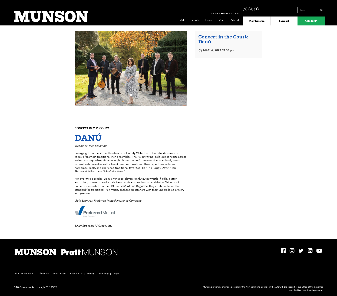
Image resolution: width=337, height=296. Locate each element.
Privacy (90, 274)
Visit (221, 20)
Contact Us (76, 274)
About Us (44, 274)
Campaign (311, 20)
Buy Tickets (59, 274)
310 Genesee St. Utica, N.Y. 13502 (35, 287)
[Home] (51, 17)
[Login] (256, 9)
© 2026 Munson (24, 274)
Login (116, 274)
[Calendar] (251, 9)
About (235, 20)
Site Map (104, 274)
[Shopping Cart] (245, 9)
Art (182, 20)
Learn (209, 20)
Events (194, 20)
